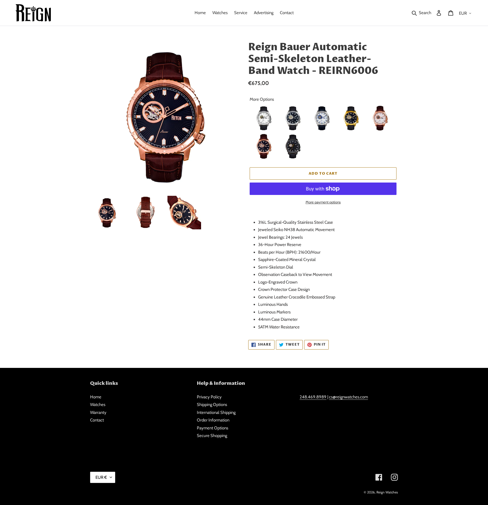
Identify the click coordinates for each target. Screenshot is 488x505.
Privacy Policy (209, 396)
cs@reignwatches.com (348, 396)
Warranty (98, 412)
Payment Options (212, 428)
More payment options (323, 202)
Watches (97, 404)
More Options (262, 99)
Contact (97, 420)
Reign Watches (387, 492)
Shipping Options (212, 404)
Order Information (213, 420)
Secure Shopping (212, 435)
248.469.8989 (313, 396)
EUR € (101, 477)
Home (95, 396)
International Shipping (216, 412)
